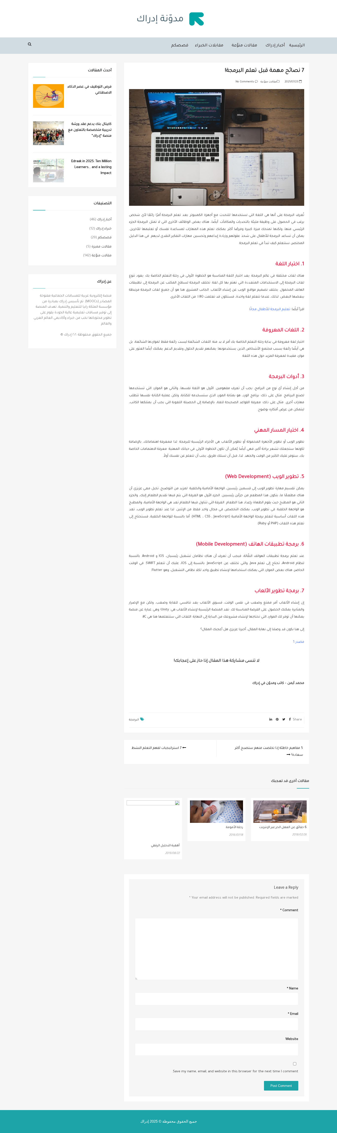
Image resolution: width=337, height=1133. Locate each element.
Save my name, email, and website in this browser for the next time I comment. (235, 1072)
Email (293, 1014)
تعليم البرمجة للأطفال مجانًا (269, 309)
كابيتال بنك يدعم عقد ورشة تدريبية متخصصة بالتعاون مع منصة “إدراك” (90, 130)
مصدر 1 (298, 642)
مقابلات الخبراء (209, 45)
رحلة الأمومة (234, 827)
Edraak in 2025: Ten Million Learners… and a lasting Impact (91, 167)
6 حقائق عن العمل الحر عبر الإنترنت (283, 827)
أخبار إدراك (275, 45)
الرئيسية (297, 45)
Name (292, 989)
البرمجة (134, 720)
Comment (289, 910)
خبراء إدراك (104, 229)
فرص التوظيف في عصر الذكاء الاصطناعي (90, 90)
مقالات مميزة (102, 247)
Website (291, 1039)
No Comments (245, 81)
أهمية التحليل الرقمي (165, 846)
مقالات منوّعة (244, 45)
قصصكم (179, 45)
